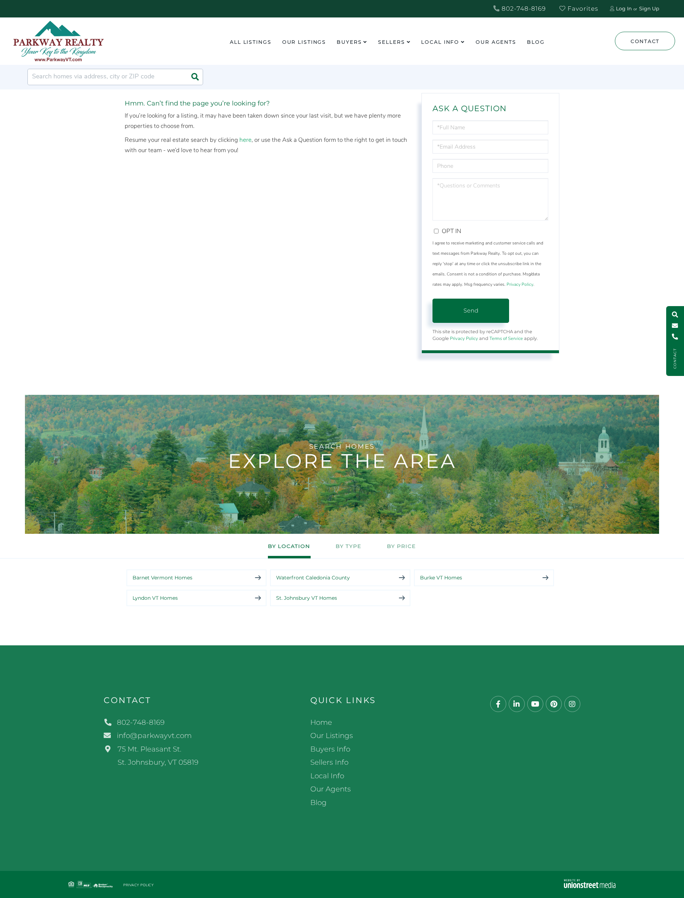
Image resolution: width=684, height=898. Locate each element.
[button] (195, 77)
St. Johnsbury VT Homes (306, 598)
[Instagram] (572, 704)
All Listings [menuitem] (250, 42)
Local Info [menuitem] (440, 42)
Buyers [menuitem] (349, 42)
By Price (401, 546)
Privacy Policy (520, 284)
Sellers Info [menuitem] (329, 762)
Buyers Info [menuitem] (330, 749)
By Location (289, 546)
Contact (645, 41)
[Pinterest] (553, 704)
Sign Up (649, 8)
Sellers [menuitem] (391, 42)
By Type (348, 546)
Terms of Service (506, 338)
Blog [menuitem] (536, 42)
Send (470, 310)
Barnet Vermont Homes (162, 577)
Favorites (582, 8)
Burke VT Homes (441, 577)
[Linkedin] (516, 704)
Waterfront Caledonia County (313, 577)
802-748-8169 (523, 8)
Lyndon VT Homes (155, 598)
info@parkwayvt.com (154, 735)
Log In (624, 8)
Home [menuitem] (321, 722)
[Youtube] (535, 704)
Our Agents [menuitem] (496, 42)
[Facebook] (498, 704)
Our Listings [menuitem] (304, 42)
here (245, 140)
